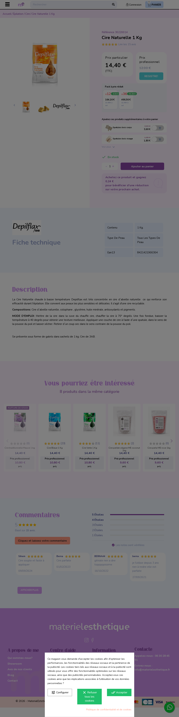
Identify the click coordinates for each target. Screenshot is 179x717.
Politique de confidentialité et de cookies (108, 709)
